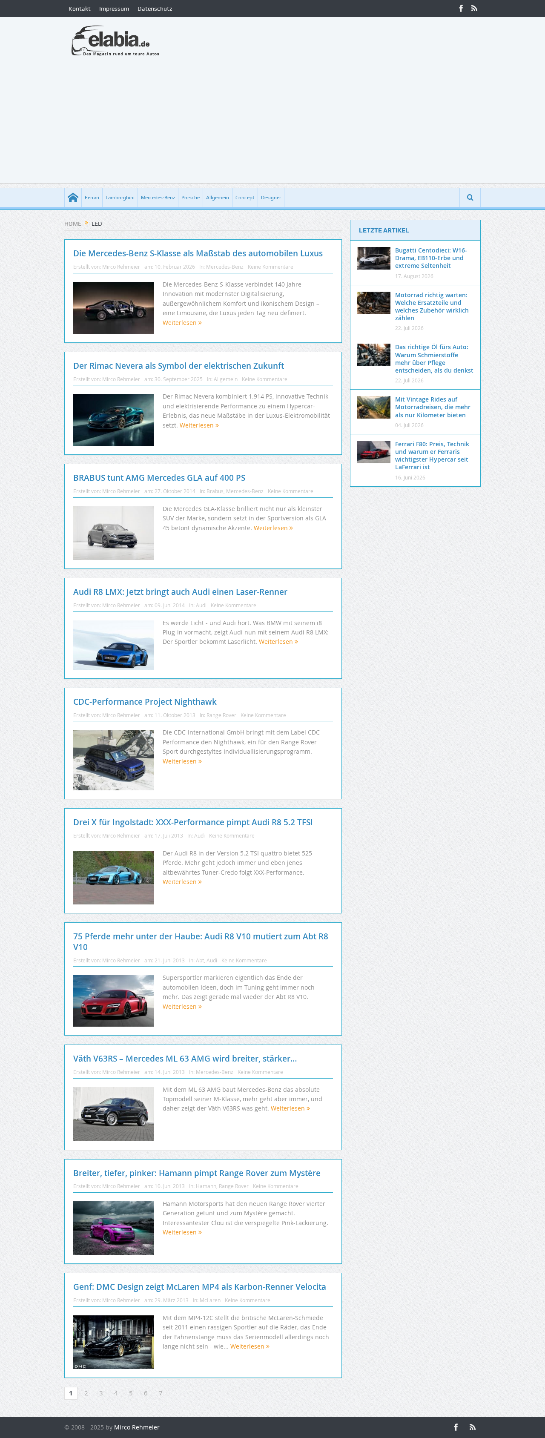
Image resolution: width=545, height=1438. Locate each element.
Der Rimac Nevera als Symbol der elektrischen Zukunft (178, 365)
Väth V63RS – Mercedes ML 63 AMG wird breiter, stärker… (185, 1058)
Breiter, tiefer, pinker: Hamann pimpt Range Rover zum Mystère (197, 1173)
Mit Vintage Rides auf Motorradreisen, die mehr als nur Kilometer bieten (432, 407)
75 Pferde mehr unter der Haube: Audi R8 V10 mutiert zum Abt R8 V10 (200, 942)
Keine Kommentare (270, 266)
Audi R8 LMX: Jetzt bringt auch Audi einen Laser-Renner (180, 591)
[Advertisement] (272, 123)
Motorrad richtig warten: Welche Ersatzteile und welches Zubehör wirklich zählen (432, 306)
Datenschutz (155, 8)
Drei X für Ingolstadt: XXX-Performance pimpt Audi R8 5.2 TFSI (193, 822)
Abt (200, 960)
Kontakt (80, 8)
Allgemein (217, 198)
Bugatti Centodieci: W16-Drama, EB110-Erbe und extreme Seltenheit (431, 258)
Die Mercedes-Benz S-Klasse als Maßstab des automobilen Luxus (198, 253)
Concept (245, 198)
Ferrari (92, 198)
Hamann (206, 1186)
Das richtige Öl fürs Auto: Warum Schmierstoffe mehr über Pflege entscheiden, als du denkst (434, 358)
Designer (271, 198)
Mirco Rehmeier (121, 266)
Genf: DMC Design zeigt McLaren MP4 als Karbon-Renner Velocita (199, 1286)
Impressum (114, 8)
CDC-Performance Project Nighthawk (145, 701)
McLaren (210, 1300)
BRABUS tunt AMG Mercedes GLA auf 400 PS (159, 477)
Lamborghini (120, 198)
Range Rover (221, 715)
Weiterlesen (180, 323)
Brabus (215, 491)
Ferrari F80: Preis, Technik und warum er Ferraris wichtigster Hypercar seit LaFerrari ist (432, 455)
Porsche (190, 198)
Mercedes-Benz (158, 198)
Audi (201, 605)
